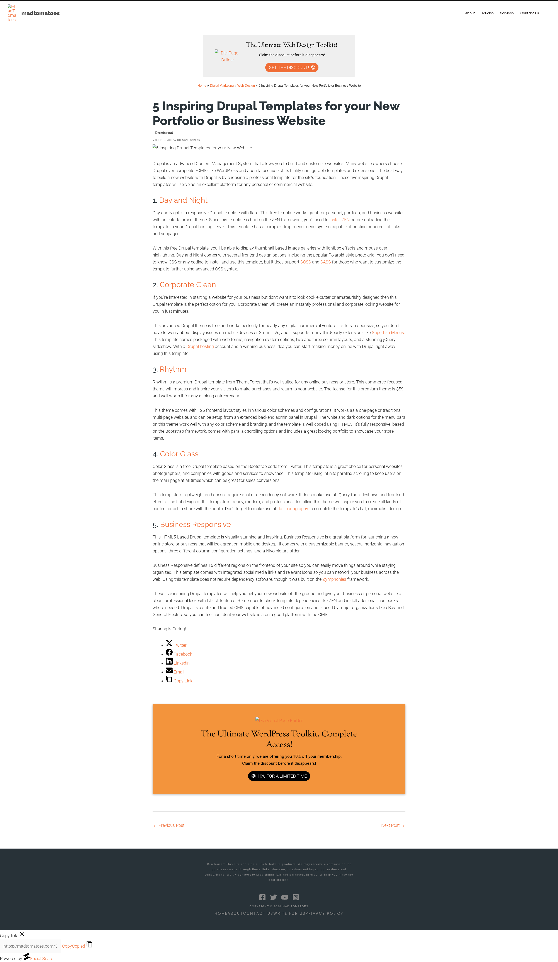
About (235, 913)
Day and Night (183, 200)
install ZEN (340, 219)
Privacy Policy (325, 913)
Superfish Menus (388, 332)
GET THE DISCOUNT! (289, 67)
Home (221, 913)
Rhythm (173, 369)
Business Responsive (195, 524)
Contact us (258, 913)
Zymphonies (334, 579)
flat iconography (292, 508)
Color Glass (179, 453)
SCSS (305, 262)
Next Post (393, 825)
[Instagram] (295, 897)
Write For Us (289, 913)
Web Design (181, 140)
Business (194, 140)
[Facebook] (262, 897)
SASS (325, 262)
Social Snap (41, 958)
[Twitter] (273, 897)
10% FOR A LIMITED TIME (282, 776)
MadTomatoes (40, 13)
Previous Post (168, 825)
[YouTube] (284, 897)
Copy (73, 946)
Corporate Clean (188, 284)
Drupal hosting (200, 346)
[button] (548, 13)
